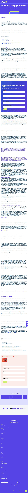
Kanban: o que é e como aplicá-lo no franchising (9, 352)
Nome (4, 90)
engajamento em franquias (12, 332)
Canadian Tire (16, 115)
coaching (7, 278)
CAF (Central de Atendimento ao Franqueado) (13, 311)
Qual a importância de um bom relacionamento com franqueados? (12, 40)
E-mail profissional (6, 97)
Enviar (5, 109)
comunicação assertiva (4, 335)
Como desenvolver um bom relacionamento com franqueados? (11, 42)
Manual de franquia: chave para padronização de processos (11, 344)
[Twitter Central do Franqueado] (27, 326)
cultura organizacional (22, 291)
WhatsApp (4, 371)
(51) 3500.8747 (12, 485)
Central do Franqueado (18, 304)
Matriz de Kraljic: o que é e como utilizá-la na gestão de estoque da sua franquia (14, 350)
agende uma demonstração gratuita (21, 326)
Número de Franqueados (7, 105)
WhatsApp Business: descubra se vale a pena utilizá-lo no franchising (11, 400)
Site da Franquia (6, 101)
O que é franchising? (5, 39)
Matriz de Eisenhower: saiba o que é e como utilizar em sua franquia (12, 349)
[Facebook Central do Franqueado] (27, 322)
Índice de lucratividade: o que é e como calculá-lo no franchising (11, 346)
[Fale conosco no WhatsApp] (26, 491)
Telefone (4, 94)
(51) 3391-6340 (17, 485)
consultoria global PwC (10, 120)
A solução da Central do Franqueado (7, 43)
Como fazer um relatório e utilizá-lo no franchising (9, 347)
